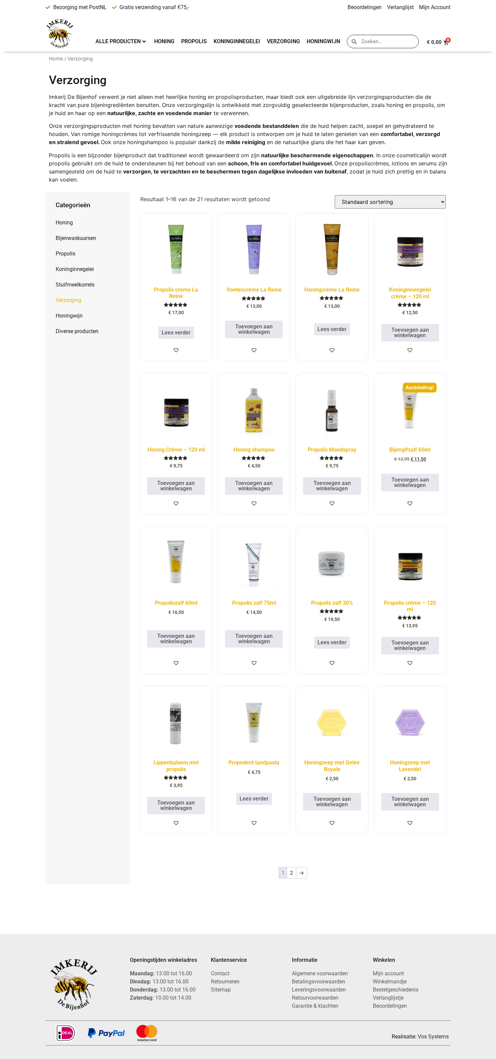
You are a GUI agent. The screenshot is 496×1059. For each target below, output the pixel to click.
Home (56, 59)
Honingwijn (323, 41)
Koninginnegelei (237, 41)
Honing (164, 41)
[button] (176, 350)
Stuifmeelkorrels (75, 284)
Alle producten (118, 41)
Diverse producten (77, 331)
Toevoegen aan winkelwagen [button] (254, 329)
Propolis (194, 41)
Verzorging (283, 41)
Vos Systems (433, 1036)
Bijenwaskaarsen (76, 238)
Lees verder (176, 332)
